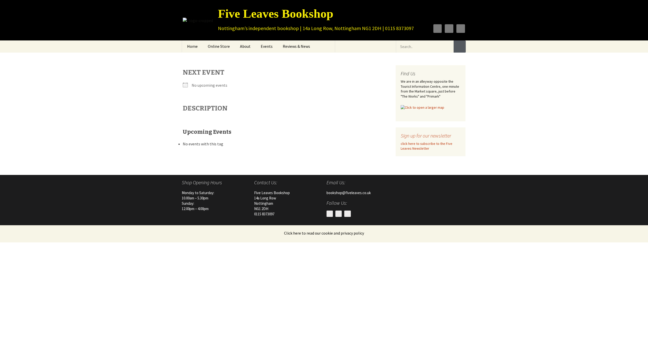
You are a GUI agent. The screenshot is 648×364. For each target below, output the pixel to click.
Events (267, 46)
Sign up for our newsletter (426, 135)
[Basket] (387, 46)
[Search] (460, 46)
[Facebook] (437, 28)
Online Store (219, 46)
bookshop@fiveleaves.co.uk (349, 192)
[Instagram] (460, 28)
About (245, 46)
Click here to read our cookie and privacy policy (324, 233)
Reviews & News (296, 46)
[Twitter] (449, 28)
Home (192, 46)
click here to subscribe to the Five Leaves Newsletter (426, 146)
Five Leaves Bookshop (275, 13)
